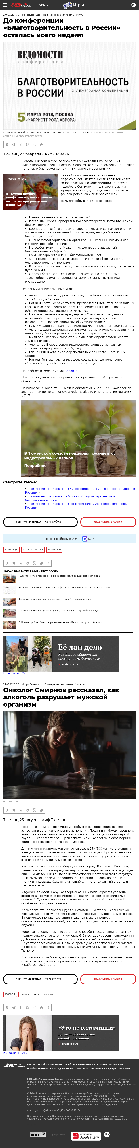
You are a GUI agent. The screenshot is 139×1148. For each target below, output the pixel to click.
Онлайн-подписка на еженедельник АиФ (50, 1068)
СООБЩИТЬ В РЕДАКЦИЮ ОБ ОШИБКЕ (110, 1068)
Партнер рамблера (58, 1134)
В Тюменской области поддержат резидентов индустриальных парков (70, 455)
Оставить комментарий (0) (108, 522)
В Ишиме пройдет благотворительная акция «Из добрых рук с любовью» (60, 622)
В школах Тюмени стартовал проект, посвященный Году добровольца (58, 610)
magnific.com (11, 801)
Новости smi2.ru (15, 673)
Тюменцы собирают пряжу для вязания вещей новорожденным (55, 599)
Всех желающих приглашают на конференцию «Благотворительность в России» (64, 587)
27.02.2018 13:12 (11, 14)
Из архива (37, 136)
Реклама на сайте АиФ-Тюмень (44, 1064)
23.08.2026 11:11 (11, 684)
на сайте (70, 371)
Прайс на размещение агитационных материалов (94, 1064)
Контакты (82, 1068)
